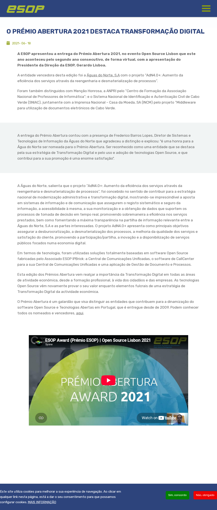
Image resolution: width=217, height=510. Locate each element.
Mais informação (42, 502)
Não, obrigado (205, 495)
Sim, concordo (177, 495)
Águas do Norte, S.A (103, 75)
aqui (79, 313)
